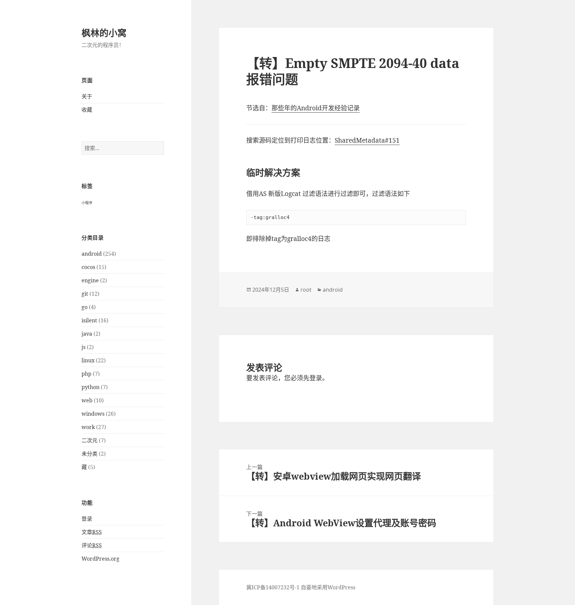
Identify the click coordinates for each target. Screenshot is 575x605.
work (88, 427)
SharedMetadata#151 (367, 140)
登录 (87, 518)
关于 (87, 96)
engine (90, 280)
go (85, 307)
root (305, 289)
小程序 (87, 202)
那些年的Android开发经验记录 (316, 108)
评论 (92, 545)
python (90, 387)
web (87, 400)
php (87, 373)
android (92, 253)
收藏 (87, 109)
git (85, 293)
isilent (89, 320)
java (87, 333)
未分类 (89, 453)
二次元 (89, 440)
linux (88, 360)
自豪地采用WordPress (328, 587)
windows (93, 413)
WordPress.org (100, 558)
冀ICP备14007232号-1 (272, 587)
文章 (92, 532)
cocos (88, 267)
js (84, 347)
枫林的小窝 (104, 33)
